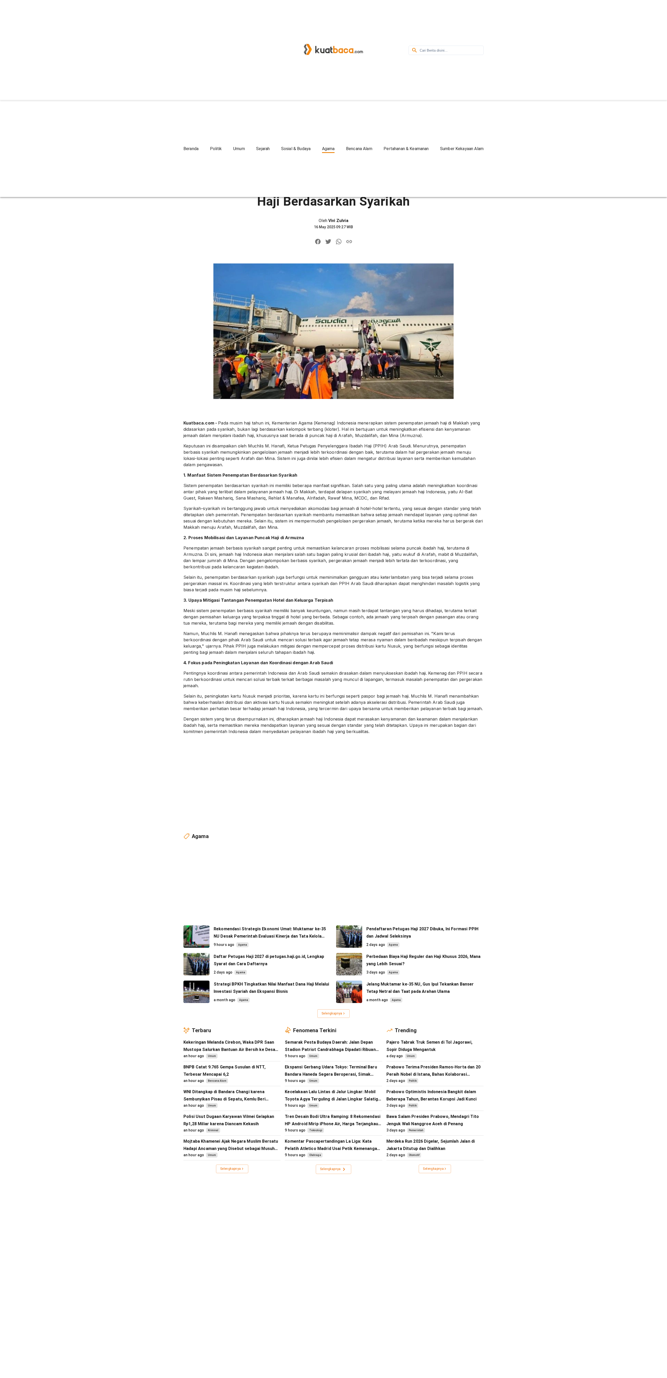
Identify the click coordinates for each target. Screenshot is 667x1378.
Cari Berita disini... (434, 50)
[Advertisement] (227, 49)
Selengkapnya (332, 1013)
